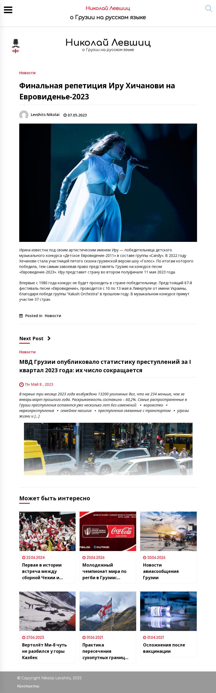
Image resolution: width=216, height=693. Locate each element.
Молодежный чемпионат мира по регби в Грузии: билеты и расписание (106, 571)
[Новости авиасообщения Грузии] (168, 531)
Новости (27, 72)
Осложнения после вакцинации (164, 648)
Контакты (28, 686)
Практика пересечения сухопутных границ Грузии (103, 651)
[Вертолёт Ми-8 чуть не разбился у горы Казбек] (47, 611)
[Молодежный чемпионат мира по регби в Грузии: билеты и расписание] (108, 531)
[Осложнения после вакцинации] (168, 611)
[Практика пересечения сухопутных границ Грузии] (108, 611)
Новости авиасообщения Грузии (161, 571)
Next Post (31, 338)
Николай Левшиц (108, 43)
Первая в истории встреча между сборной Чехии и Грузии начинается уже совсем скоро (43, 571)
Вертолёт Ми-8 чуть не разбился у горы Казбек (44, 651)
